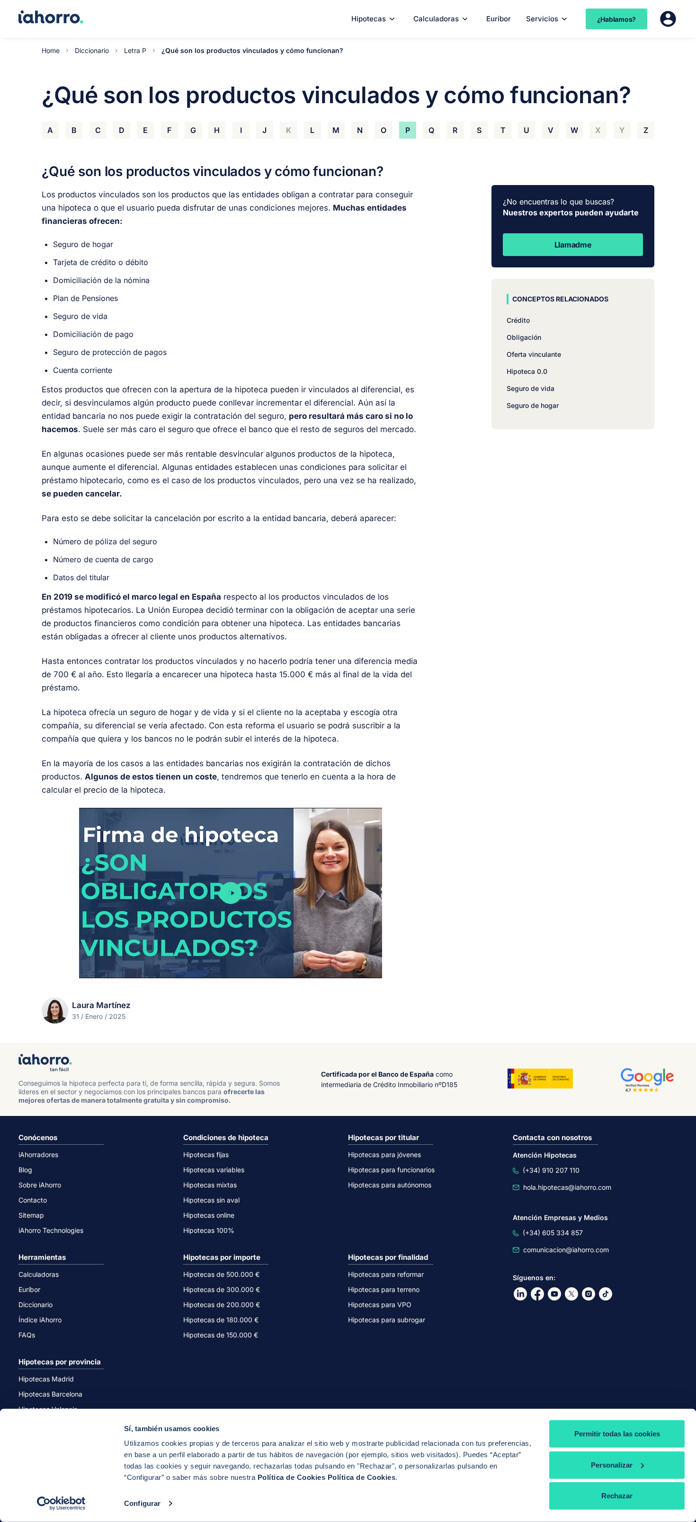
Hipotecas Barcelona (50, 1394)
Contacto (32, 1200)
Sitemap (31, 1215)
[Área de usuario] (668, 18)
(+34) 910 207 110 (551, 1170)
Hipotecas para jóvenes (384, 1154)
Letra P (135, 50)
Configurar (142, 1503)
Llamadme (573, 244)
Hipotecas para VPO (379, 1305)
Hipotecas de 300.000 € (221, 1289)
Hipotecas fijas (206, 1154)
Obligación (524, 337)
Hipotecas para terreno (383, 1289)
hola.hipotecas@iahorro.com (567, 1187)
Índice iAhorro (40, 1320)
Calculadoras (436, 18)
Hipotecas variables (213, 1170)
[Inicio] (50, 18)
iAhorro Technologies (50, 1230)
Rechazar (617, 1496)
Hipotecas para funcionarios (391, 1170)
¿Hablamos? (616, 19)
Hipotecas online (208, 1215)
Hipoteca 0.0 (527, 371)
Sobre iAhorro (39, 1185)
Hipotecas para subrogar (386, 1320)
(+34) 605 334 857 (553, 1233)
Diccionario (92, 50)
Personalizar (612, 1464)
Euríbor (498, 18)
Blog (25, 1170)
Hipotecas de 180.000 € (221, 1320)
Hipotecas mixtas (210, 1185)
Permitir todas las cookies (617, 1434)
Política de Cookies (292, 1477)
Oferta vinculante (534, 354)
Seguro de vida (530, 388)
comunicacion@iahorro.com (566, 1250)
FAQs (26, 1335)
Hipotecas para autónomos (389, 1185)
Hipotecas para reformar (386, 1274)
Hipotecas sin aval (211, 1200)
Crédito (518, 320)
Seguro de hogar (533, 405)
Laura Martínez (101, 1005)
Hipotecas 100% (208, 1230)
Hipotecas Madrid (46, 1379)
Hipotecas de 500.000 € (221, 1274)
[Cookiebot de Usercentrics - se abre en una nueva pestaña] (61, 1503)
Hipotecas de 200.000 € (221, 1305)
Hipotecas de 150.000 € (220, 1335)
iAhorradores (38, 1154)
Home (51, 50)
